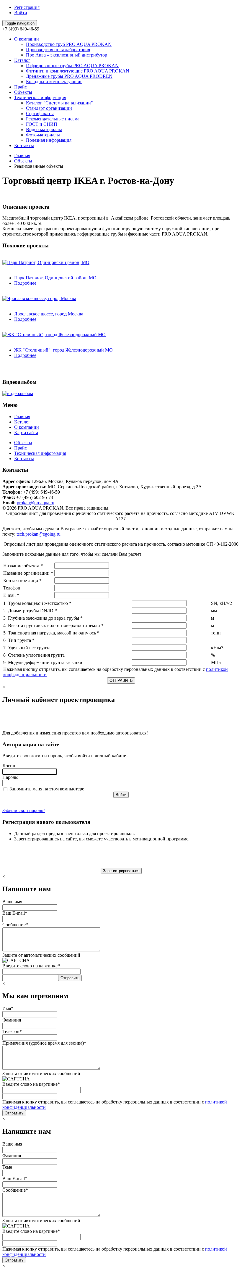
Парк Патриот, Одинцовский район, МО (55, 277)
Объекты (23, 92)
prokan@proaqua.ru (35, 502)
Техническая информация (40, 97)
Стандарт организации (49, 108)
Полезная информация (48, 140)
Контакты (24, 145)
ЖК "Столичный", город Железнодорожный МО (63, 349)
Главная (22, 155)
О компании (26, 38)
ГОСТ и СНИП (41, 124)
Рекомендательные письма (52, 118)
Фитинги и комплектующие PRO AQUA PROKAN (77, 70)
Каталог (22, 60)
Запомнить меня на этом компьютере (46, 788)
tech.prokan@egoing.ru (38, 534)
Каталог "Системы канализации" (59, 102)
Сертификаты (40, 113)
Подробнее (25, 283)
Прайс (20, 86)
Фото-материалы (43, 134)
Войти (20, 12)
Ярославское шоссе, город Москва (48, 313)
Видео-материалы (44, 129)
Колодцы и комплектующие (54, 81)
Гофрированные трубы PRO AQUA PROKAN (72, 65)
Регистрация (27, 7)
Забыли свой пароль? (23, 810)
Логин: (9, 765)
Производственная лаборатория (58, 49)
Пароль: (10, 777)
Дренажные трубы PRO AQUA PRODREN (69, 76)
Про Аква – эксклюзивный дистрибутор (66, 54)
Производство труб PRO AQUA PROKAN (69, 44)
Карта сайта (26, 432)
